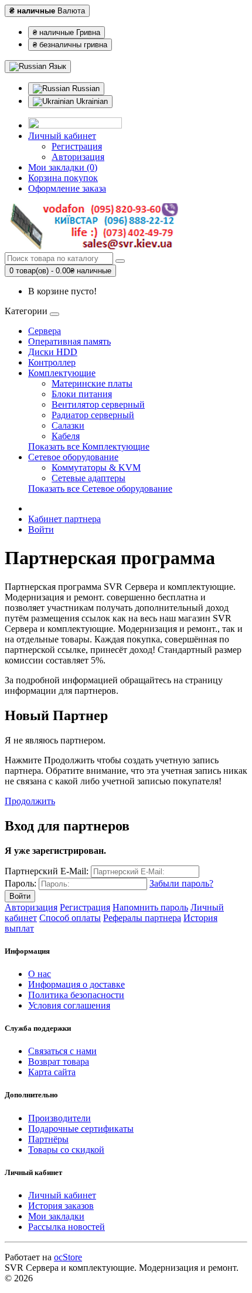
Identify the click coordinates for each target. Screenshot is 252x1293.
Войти (41, 529)
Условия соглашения (69, 1005)
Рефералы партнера (142, 918)
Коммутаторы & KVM (96, 467)
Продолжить (30, 801)
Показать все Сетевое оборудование (100, 488)
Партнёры (48, 1139)
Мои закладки (56, 1216)
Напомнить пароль (150, 907)
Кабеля (66, 436)
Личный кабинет (62, 1195)
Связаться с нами (62, 1051)
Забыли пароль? (181, 883)
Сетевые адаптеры (88, 478)
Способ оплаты (70, 918)
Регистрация (77, 146)
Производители (59, 1118)
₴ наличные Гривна (66, 32)
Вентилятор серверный (98, 404)
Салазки (68, 425)
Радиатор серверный (93, 415)
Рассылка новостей (66, 1227)
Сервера (44, 331)
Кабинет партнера (64, 519)
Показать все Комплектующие (88, 446)
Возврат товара (58, 1061)
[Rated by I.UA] (75, 125)
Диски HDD (52, 352)
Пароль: (20, 883)
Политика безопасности (76, 995)
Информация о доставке (76, 984)
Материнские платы (92, 383)
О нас (39, 974)
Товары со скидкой (66, 1150)
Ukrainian (91, 101)
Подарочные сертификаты (81, 1129)
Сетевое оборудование (73, 457)
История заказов (61, 1206)
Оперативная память (69, 341)
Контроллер (52, 362)
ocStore (68, 1257)
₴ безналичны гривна (70, 44)
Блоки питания (82, 394)
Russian (85, 88)
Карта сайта (52, 1072)
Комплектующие (62, 373)
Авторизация (78, 157)
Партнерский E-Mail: (46, 871)
